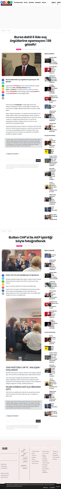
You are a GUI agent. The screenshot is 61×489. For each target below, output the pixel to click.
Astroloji (55, 459)
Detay (46, 487)
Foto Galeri (23, 450)
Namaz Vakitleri (44, 456)
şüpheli (13, 91)
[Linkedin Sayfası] (12, 455)
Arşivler (25, 461)
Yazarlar (25, 458)
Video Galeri (23, 454)
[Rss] (14, 455)
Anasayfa (3, 30)
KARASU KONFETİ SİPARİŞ (51, 151)
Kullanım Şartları (5, 473)
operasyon (13, 93)
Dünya (44, 2)
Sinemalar (44, 465)
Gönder (38, 160)
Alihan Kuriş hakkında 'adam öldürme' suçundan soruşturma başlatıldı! (52, 115)
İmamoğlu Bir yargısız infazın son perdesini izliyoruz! (53, 70)
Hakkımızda (3, 464)
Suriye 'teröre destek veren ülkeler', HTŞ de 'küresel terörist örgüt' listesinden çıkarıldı (53, 160)
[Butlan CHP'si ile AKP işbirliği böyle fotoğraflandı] (21, 260)
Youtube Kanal (18, 2)
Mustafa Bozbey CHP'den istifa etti (53, 209)
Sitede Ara (55, 451)
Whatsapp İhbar (5, 475)
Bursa (26, 2)
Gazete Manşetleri (45, 471)
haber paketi (3, 487)
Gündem (31, 2)
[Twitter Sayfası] (4, 455)
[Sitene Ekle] (4, 458)
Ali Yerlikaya (16, 86)
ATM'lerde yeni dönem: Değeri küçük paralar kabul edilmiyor (53, 79)
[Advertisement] (30, 17)
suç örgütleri (34, 91)
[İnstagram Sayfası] (7, 455)
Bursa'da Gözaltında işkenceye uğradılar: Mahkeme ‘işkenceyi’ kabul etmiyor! (52, 174)
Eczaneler (44, 459)
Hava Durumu (45, 451)
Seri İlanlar (44, 467)
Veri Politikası (4, 468)
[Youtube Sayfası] (9, 455)
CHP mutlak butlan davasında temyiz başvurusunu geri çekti (53, 127)
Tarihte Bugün (45, 463)
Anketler (55, 453)
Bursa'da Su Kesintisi (52, 106)
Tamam (52, 487)
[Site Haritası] (2, 458)
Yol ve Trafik (45, 453)
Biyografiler (55, 455)
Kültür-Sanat (35, 463)
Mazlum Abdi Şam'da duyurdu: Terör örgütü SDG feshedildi (53, 60)
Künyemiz (23, 465)
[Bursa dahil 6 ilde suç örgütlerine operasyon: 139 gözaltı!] (21, 64)
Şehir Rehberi (45, 469)
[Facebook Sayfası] (1, 455)
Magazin (38, 2)
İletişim (25, 468)
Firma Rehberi (35, 461)
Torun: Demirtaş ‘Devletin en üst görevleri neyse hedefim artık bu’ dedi (53, 187)
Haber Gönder (4, 477)
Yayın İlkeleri (4, 466)
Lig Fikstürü (45, 461)
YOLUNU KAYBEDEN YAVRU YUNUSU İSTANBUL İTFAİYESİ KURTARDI (53, 89)
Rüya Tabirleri (56, 457)
